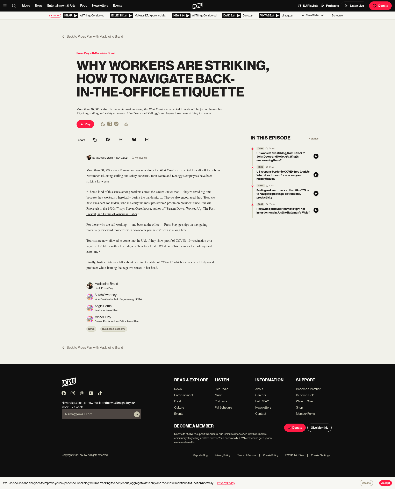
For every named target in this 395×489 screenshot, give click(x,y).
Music (26, 5)
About (259, 389)
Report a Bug (200, 455)
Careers (260, 395)
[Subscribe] (137, 414)
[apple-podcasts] (109, 125)
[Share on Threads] (121, 139)
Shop (299, 407)
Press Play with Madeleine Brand (96, 53)
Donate (383, 6)
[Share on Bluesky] (134, 139)
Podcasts (332, 6)
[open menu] (6, 5)
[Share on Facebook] (108, 139)
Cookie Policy (268, 455)
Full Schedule (223, 407)
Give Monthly (319, 428)
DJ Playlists (310, 6)
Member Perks (305, 413)
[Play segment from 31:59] (252, 205)
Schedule (337, 15)
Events (117, 5)
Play (88, 124)
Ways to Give (304, 401)
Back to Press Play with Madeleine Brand (95, 36)
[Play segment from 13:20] (252, 168)
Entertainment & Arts (61, 5)
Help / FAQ (262, 401)
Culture (179, 407)
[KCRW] (69, 385)
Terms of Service (245, 455)
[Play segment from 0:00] (252, 149)
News (38, 5)
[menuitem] (126, 124)
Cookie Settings (320, 455)
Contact (260, 413)
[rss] (103, 125)
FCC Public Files (292, 455)
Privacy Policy (220, 455)
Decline (366, 483)
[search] (15, 5)
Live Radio (221, 389)
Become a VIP (305, 395)
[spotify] (116, 125)
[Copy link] (95, 140)
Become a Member (308, 389)
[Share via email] (147, 140)
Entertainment (183, 395)
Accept (385, 483)
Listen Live (357, 6)
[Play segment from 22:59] (252, 186)
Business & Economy (113, 329)
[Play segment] (316, 156)
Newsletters (100, 5)
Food (83, 5)
